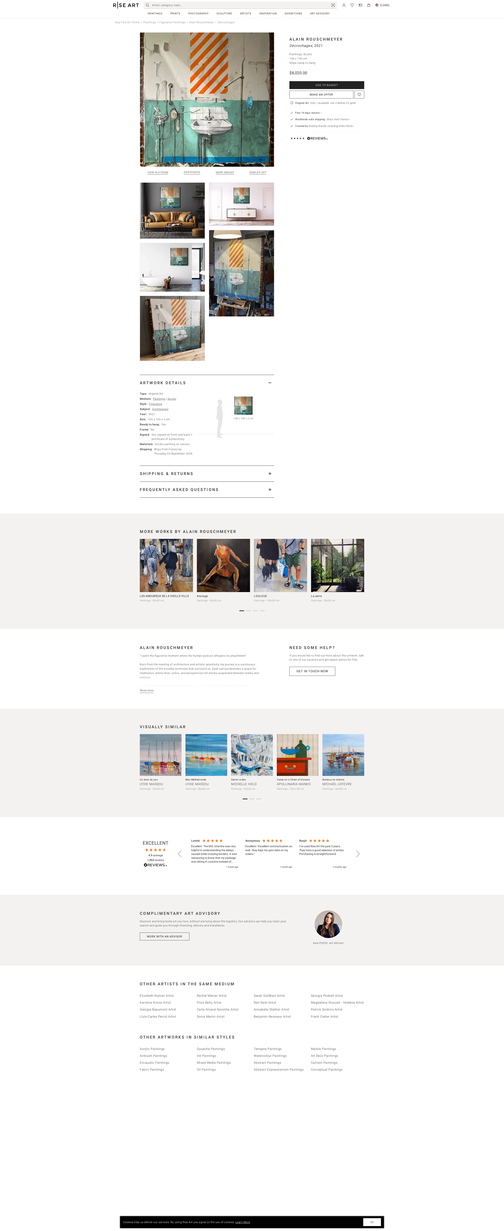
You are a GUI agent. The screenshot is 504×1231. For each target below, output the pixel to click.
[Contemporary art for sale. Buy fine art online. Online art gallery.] (126, 5)
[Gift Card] (360, 5)
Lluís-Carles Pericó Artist (158, 1016)
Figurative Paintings (172, 22)
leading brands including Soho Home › (331, 126)
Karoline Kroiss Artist (155, 1002)
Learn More (242, 1222)
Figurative (155, 403)
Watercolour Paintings (270, 1056)
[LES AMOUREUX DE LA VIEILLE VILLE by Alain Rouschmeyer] (166, 565)
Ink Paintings (206, 1056)
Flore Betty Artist (209, 1002)
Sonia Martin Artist (211, 1016)
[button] (180, 854)
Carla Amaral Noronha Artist (218, 1009)
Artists (245, 13)
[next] (360, 566)
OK (372, 1222)
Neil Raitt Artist (265, 1002)
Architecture (160, 409)
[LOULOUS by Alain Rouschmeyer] (280, 565)
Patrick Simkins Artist (327, 1009)
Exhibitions (293, 13)
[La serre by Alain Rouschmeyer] (337, 565)
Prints (175, 13)
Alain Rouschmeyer (201, 22)
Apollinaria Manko (294, 784)
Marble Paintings (323, 1049)
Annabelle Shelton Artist (271, 1009)
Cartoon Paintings (324, 1063)
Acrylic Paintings (152, 1049)
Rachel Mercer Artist (212, 996)
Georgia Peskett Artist (327, 996)
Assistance (192, 172)
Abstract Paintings (267, 1063)
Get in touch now (312, 671)
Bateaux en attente (333, 779)
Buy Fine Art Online (127, 22)
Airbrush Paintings (153, 1056)
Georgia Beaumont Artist (158, 1009)
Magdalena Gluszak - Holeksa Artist (337, 1002)
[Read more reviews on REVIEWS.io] (155, 865)
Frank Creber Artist (324, 1016)
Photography (198, 13)
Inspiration (268, 13)
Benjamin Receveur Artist (272, 1016)
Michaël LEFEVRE (337, 784)
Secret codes (238, 779)
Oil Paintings (206, 1069)
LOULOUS (260, 596)
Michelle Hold (244, 784)
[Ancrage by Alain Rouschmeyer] (223, 565)
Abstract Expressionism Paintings (279, 1069)
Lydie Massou (151, 784)
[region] (268, 854)
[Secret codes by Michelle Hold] (252, 755)
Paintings (155, 13)
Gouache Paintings (211, 1049)
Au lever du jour (149, 779)
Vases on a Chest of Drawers (293, 779)
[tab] (207, 383)
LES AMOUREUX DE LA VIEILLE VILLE (164, 596)
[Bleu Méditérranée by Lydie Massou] (206, 755)
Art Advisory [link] (320, 13)
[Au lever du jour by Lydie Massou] (161, 755)
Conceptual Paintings (327, 1069)
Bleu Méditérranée (195, 779)
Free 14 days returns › (308, 112)
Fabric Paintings (152, 1069)
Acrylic (172, 398)
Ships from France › (338, 119)
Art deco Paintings (324, 1056)
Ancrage (202, 596)
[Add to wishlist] (359, 95)
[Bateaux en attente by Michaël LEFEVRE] (343, 755)
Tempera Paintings (268, 1049)
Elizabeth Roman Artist (157, 996)
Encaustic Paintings (154, 1063)
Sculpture (224, 13)
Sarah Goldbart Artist (269, 996)
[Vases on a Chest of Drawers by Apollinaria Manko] (298, 755)
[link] (333, 5)
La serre (316, 596)
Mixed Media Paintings (214, 1063)
